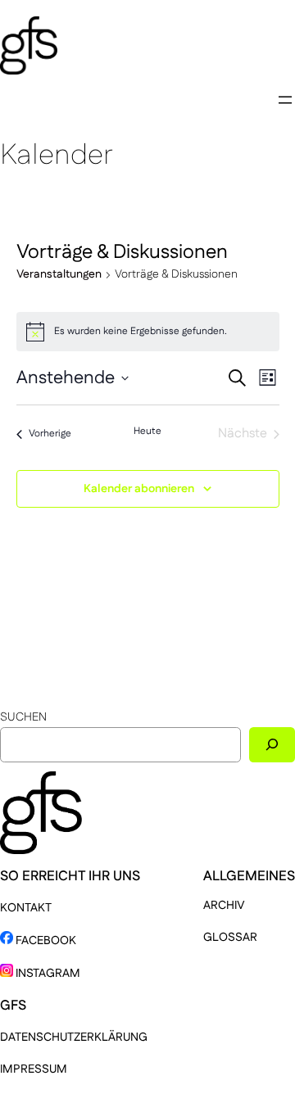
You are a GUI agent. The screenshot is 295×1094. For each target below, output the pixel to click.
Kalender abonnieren (139, 489)
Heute (147, 431)
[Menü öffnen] (285, 100)
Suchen (23, 717)
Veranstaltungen (59, 275)
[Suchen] (272, 744)
